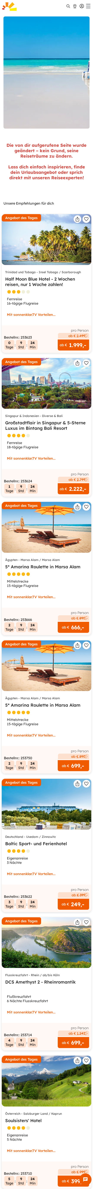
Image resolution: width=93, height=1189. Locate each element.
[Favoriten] (86, 219)
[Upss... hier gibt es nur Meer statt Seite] (46, 72)
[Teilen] (77, 219)
